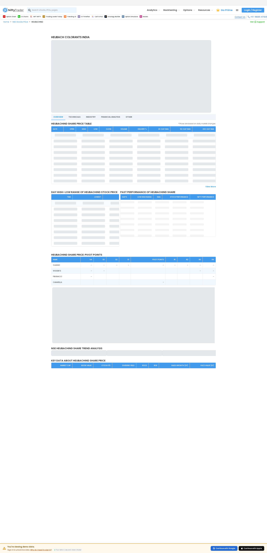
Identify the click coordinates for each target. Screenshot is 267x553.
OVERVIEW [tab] (58, 117)
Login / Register (253, 10)
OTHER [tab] (129, 117)
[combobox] (51, 10)
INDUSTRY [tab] (91, 117)
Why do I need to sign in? (41, 550)
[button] (6, 21)
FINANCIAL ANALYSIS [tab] (110, 117)
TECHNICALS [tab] (75, 117)
